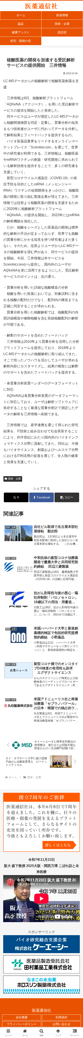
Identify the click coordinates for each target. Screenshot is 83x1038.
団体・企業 (14, 478)
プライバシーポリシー (22, 1024)
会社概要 (22, 1017)
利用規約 (61, 1017)
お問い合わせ (61, 1024)
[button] (66, 497)
